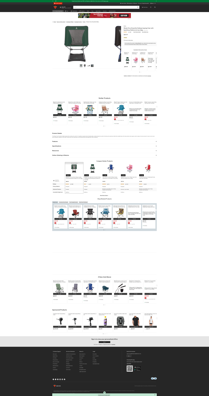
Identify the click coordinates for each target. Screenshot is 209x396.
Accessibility (94, 359)
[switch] (54, 181)
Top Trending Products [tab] (73, 202)
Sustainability (81, 367)
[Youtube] (60, 379)
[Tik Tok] (64, 379)
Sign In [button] (104, 342)
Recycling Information (82, 369)
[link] (128, 32)
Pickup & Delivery (55, 359)
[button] (137, 7)
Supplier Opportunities (82, 371)
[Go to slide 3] (88, 65)
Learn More (129, 363)
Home (55, 21)
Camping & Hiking (69, 21)
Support (136, 3)
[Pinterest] (62, 379)
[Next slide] (156, 1)
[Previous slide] (52, 1)
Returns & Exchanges (56, 361)
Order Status (145, 7)
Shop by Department (58, 11)
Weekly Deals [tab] (55, 202)
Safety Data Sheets (55, 365)
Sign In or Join (106, 1)
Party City (105, 11)
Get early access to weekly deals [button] (104, 394)
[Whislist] (150, 7)
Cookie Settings (55, 369)
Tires (92, 11)
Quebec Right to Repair (96, 363)
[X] (55, 379)
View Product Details (137, 31)
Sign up (129, 355)
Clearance (82, 11)
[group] (120, 119)
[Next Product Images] (119, 46)
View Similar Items (145, 31)
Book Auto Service (112, 11)
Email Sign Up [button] (130, 3)
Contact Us (54, 367)
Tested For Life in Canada (83, 363)
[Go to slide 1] (81, 65)
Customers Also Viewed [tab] (63, 202)
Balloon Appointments (69, 365)
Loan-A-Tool (68, 367)
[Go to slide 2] (84, 65)
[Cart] (154, 7)
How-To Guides (68, 369)
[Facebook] (53, 379)
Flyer (67, 11)
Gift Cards (67, 361)
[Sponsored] (104, 15)
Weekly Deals (74, 11)
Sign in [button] (153, 3)
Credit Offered (123, 3)
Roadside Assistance (69, 359)
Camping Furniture (78, 21)
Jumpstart (80, 365)
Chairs (84, 21)
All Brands (80, 361)
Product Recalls (55, 363)
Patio (88, 11)
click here (149, 75)
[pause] (55, 1)
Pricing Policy (95, 361)
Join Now (113, 344)
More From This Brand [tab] (83, 202)
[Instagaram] (58, 379)
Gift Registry (68, 363)
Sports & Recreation (61, 21)
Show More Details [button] (104, 195)
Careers (80, 359)
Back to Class (98, 11)
